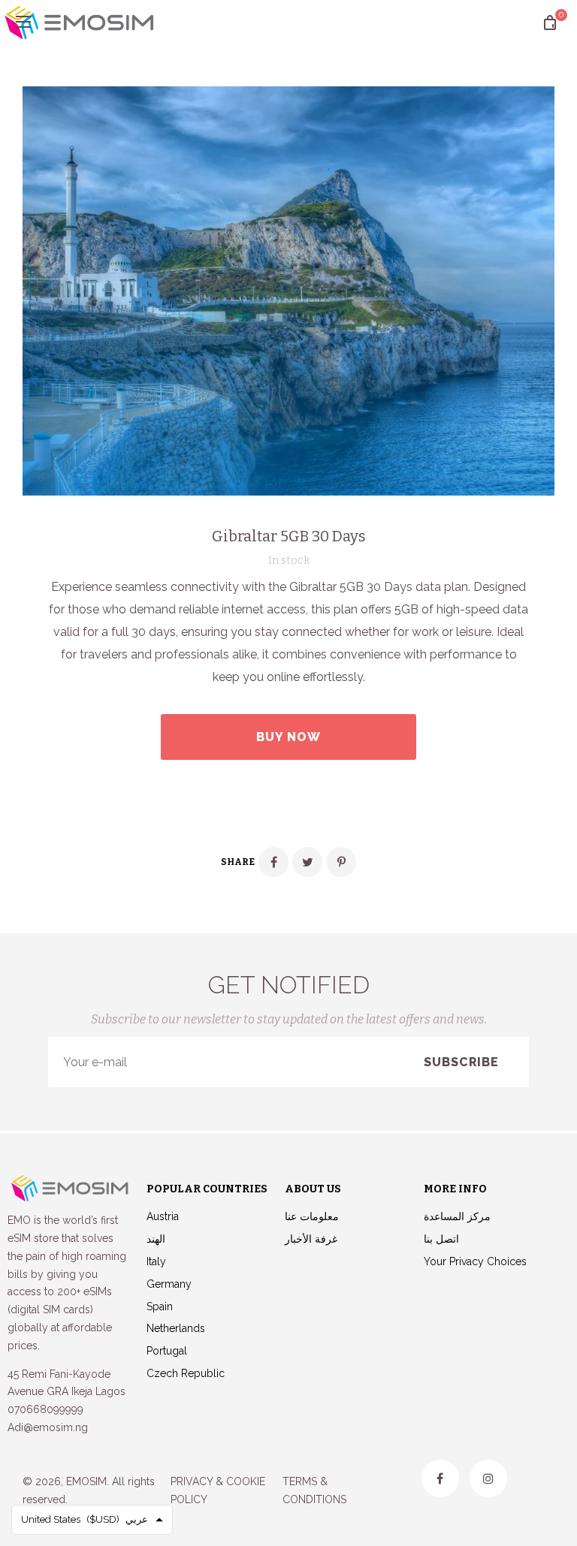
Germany (169, 1284)
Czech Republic (186, 1373)
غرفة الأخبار (311, 1239)
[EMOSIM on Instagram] (488, 1478)
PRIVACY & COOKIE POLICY (218, 1490)
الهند (156, 1239)
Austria (163, 1216)
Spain (160, 1306)
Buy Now (288, 737)
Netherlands (176, 1328)
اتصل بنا (441, 1239)
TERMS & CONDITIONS (314, 1490)
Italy (156, 1261)
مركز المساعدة (457, 1216)
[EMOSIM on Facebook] (440, 1478)
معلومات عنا (312, 1216)
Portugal (167, 1351)
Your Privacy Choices (475, 1261)
